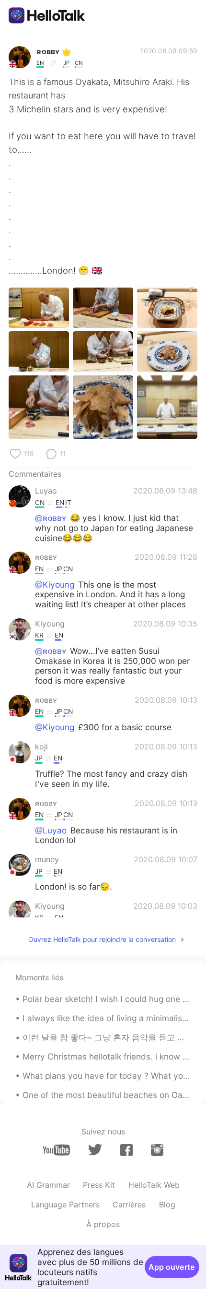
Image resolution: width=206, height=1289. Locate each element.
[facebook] (126, 1150)
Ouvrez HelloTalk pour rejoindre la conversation (102, 939)
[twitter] (95, 1150)
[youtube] (56, 1150)
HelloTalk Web (154, 1185)
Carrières (129, 1204)
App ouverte (172, 1267)
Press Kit (99, 1185)
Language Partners (65, 1204)
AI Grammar (48, 1185)
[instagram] (157, 1150)
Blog (167, 1204)
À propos (103, 1224)
